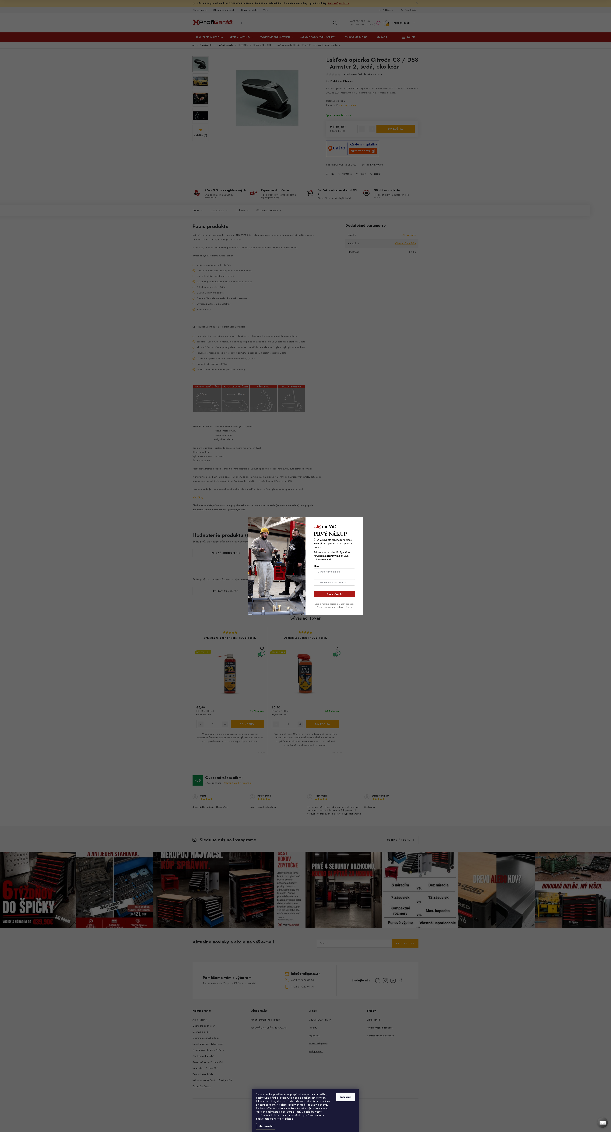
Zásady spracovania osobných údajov (334, 607)
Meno (317, 566)
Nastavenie (266, 1126)
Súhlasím (345, 1097)
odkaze (289, 1119)
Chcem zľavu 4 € (334, 594)
